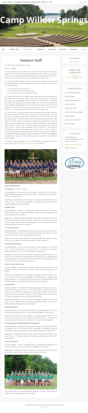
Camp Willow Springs (44, 19)
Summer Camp (28, 49)
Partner (73, 49)
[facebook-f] (80, 2)
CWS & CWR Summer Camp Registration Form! (75, 77)
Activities (52, 49)
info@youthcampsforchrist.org (26, 143)
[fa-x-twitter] (82, 2)
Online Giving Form (74, 61)
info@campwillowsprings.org (73, 144)
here (8, 68)
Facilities (62, 49)
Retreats (40, 49)
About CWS (14, 49)
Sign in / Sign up (7, 2)
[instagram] (85, 2)
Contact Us (44, 2)
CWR (50, 2)
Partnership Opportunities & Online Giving (27, 2)
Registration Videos (70, 108)
